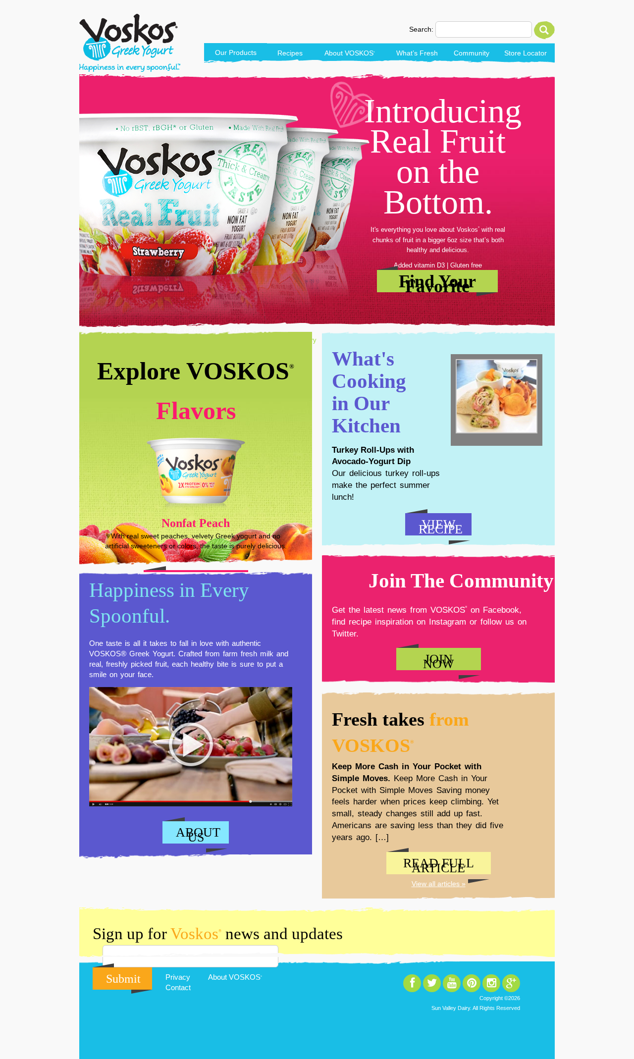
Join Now (438, 661)
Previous (99, 449)
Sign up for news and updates (218, 934)
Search (544, 30)
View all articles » (439, 884)
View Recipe (441, 526)
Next (292, 449)
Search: (421, 29)
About (349, 53)
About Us (198, 834)
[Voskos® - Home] (129, 43)
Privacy (177, 977)
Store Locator (525, 53)
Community (471, 53)
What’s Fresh (417, 53)
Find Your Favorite (437, 281)
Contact (178, 987)
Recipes (290, 53)
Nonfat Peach (195, 523)
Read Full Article (438, 865)
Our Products (236, 52)
